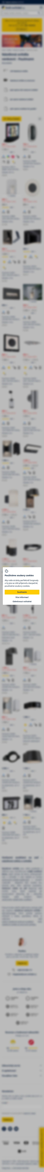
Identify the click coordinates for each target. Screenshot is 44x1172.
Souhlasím (22, 592)
